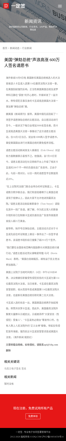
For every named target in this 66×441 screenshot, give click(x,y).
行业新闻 (27, 48)
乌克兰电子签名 (12, 368)
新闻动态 (14, 48)
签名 (23, 368)
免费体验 (33, 416)
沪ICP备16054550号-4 (52, 436)
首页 (5, 48)
